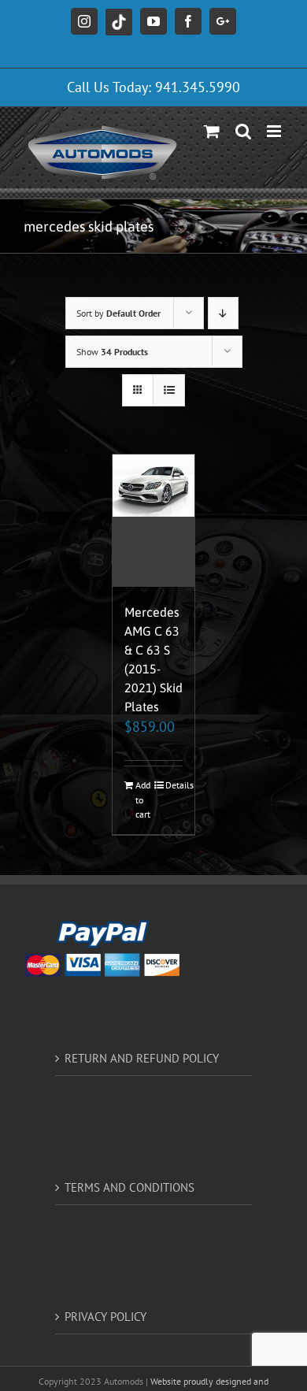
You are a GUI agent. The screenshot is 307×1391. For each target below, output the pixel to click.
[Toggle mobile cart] (212, 131)
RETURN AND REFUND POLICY (142, 1058)
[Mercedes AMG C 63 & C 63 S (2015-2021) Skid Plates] (154, 520)
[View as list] (169, 390)
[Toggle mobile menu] (275, 131)
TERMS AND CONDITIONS (129, 1187)
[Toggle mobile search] (243, 131)
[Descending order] (223, 313)
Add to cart (142, 799)
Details (174, 785)
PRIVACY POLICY (105, 1316)
